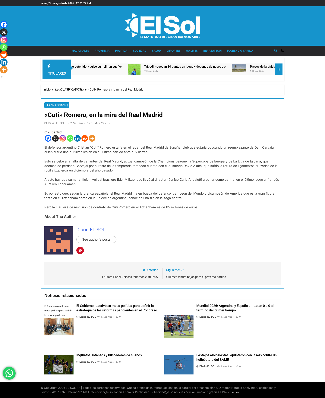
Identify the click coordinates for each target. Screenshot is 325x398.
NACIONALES (80, 50)
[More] (92, 138)
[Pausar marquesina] (278, 69)
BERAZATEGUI (212, 50)
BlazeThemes (230, 392)
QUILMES (192, 50)
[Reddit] (84, 138)
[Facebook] (48, 138)
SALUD (156, 50)
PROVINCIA (102, 50)
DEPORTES (173, 50)
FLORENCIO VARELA (240, 50)
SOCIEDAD (139, 50)
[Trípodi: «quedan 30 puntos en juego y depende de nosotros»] (119, 73)
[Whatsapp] (70, 138)
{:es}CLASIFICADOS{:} (57, 105)
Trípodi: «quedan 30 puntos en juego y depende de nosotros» (170, 66)
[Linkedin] (77, 138)
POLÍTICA (121, 50)
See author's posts (96, 239)
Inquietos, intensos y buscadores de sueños (109, 355)
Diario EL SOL (56, 123)
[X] (55, 138)
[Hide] (1, 77)
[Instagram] (62, 138)
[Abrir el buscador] (275, 50)
